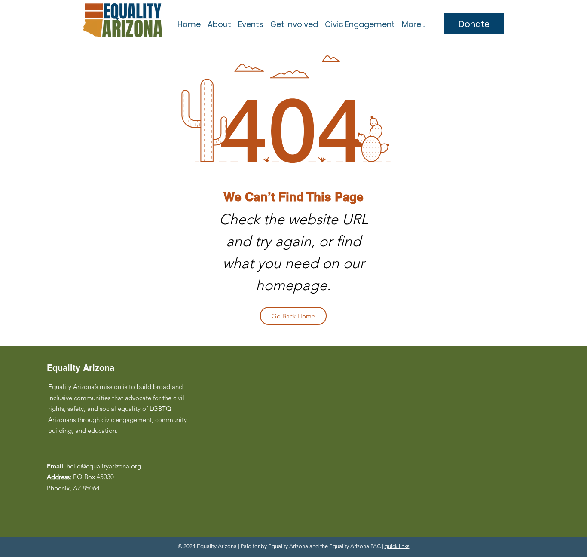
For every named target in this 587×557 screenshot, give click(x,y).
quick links (397, 546)
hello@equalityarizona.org (104, 466)
